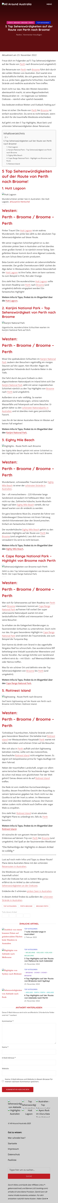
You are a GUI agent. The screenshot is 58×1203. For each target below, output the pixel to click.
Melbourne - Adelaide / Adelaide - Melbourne (38, 954)
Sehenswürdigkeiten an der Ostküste (19, 885)
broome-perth (42, 906)
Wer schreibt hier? (16, 1137)
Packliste (12, 1160)
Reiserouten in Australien (14, 866)
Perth (22, 64)
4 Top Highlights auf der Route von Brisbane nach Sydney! (38, 979)
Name (5, 1047)
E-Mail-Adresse (9, 1058)
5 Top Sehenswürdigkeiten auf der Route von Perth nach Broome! (28, 142)
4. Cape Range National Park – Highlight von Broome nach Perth (29, 159)
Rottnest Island (22, 755)
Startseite (12, 1143)
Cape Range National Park (18, 683)
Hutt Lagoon (26, 230)
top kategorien (10, 906)
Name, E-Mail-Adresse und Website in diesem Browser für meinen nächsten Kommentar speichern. (29, 1080)
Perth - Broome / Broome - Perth (20, 23)
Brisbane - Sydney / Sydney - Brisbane (36, 974)
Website (5, 1068)
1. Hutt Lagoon (12, 147)
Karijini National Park (12, 385)
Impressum (13, 1148)
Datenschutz (14, 1154)
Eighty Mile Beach (25, 504)
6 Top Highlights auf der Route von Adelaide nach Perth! (38, 996)
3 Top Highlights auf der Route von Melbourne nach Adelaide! (38, 959)
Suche (29, 1176)
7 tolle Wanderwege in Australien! (35, 933)
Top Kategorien (43, 23)
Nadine (19, 34)
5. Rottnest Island (13, 164)
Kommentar (8, 1021)
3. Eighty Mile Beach (14, 155)
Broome (36, 69)
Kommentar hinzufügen (32, 34)
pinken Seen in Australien (39, 891)
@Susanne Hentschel (20, 201)
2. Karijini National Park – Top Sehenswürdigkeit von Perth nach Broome (29, 151)
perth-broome (26, 906)
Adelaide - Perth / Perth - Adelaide (40, 992)
